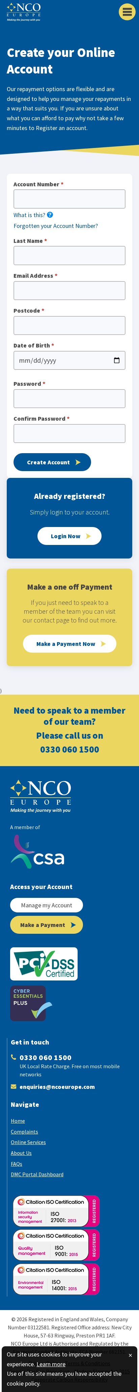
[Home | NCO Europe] (47, 796)
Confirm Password (41, 418)
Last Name (30, 241)
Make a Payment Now (65, 644)
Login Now (65, 536)
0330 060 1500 (69, 749)
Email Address (35, 275)
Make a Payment (42, 925)
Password (29, 383)
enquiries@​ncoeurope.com (57, 1086)
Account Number (38, 184)
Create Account (48, 462)
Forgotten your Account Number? (55, 226)
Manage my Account (46, 905)
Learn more (50, 1364)
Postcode (29, 310)
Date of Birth (33, 345)
